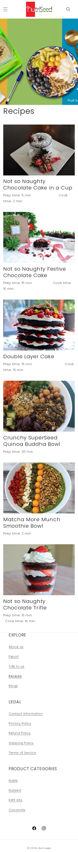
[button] (5, 9)
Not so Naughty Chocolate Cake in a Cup (37, 184)
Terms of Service (22, 753)
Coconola (17, 810)
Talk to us (16, 666)
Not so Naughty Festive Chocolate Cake (34, 272)
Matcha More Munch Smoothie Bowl (31, 522)
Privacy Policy (20, 723)
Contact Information (26, 714)
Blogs (13, 686)
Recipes (15, 676)
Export (14, 656)
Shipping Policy (21, 743)
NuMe (13, 780)
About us (16, 647)
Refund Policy (20, 733)
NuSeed (15, 790)
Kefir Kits (15, 800)
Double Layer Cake (28, 356)
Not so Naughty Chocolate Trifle (25, 604)
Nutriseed (44, 848)
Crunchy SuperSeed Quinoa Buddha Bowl (31, 440)
